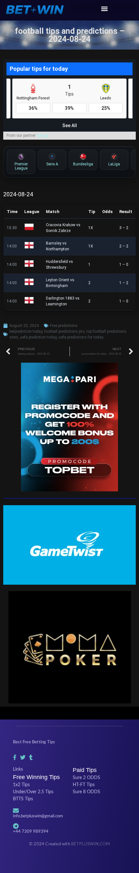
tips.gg (42, 135)
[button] (104, 8)
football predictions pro (64, 331)
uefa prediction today (38, 337)
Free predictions (64, 325)
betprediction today (25, 331)
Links (18, 769)
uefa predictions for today (81, 337)
